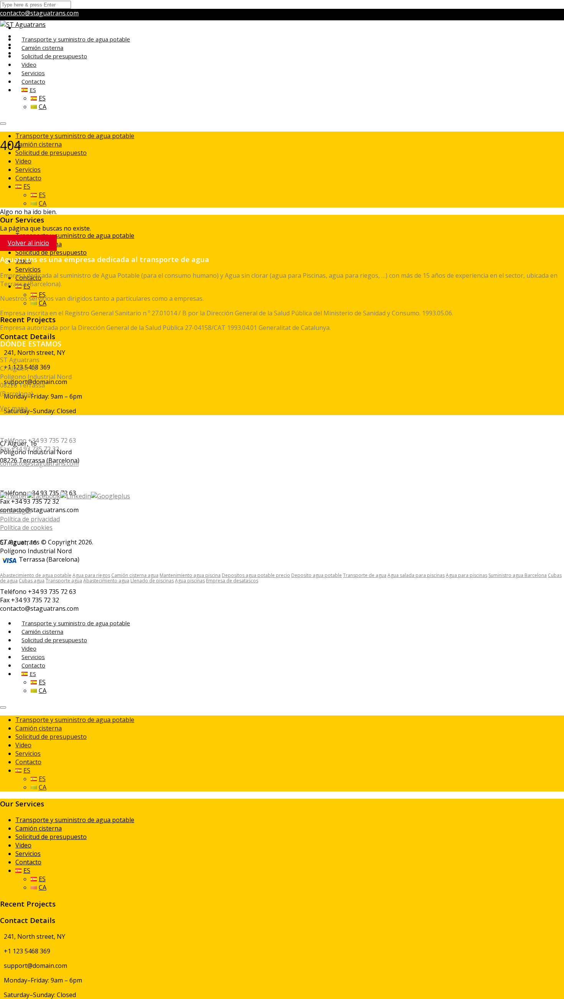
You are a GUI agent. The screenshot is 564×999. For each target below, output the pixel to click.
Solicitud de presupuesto (54, 56)
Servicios (28, 169)
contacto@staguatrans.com (39, 13)
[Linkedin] (75, 496)
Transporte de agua (364, 575)
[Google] (110, 496)
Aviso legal (15, 510)
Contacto (28, 178)
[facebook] (43, 496)
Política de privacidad (30, 519)
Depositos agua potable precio (256, 575)
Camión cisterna (38, 144)
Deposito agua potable (316, 575)
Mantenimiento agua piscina (190, 575)
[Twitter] (13, 496)
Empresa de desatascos (232, 580)
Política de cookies (26, 527)
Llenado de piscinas (152, 580)
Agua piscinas (190, 580)
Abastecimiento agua (106, 580)
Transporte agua (64, 580)
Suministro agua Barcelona (517, 575)
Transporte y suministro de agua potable (75, 39)
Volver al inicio (28, 243)
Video (23, 161)
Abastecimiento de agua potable (35, 575)
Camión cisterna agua (134, 575)
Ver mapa (14, 408)
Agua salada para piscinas (416, 575)
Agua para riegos (91, 575)
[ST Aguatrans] (23, 24)
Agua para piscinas (466, 575)
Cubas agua (32, 580)
